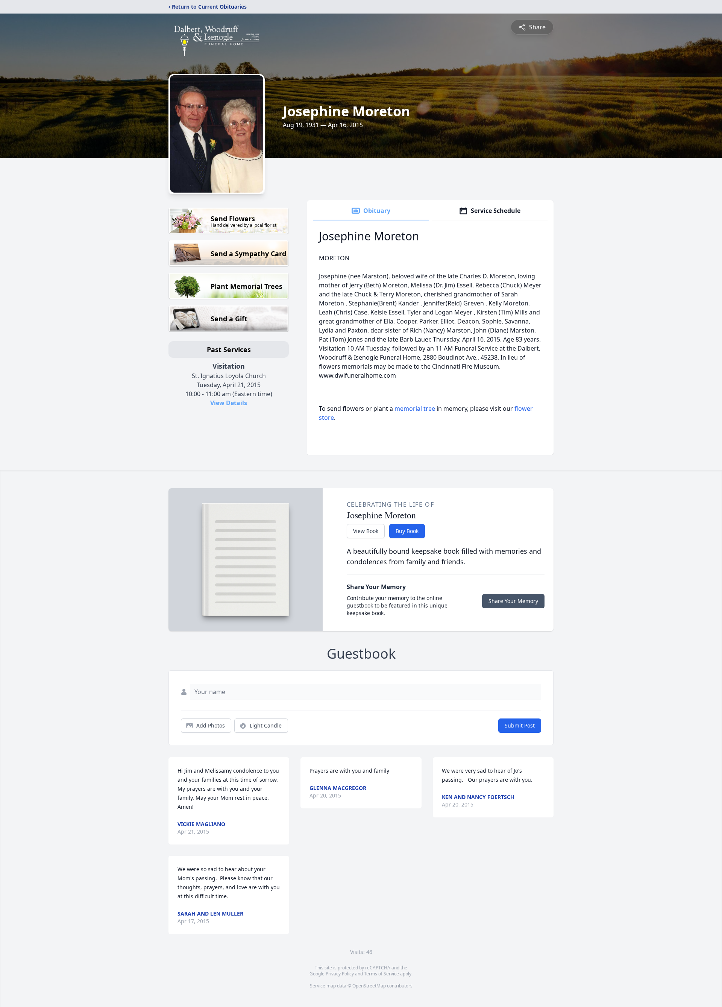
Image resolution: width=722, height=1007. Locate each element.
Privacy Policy (340, 974)
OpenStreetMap (369, 986)
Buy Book (407, 531)
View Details (228, 403)
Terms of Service (381, 974)
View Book (365, 531)
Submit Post (520, 725)
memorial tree (414, 408)
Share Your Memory (513, 601)
